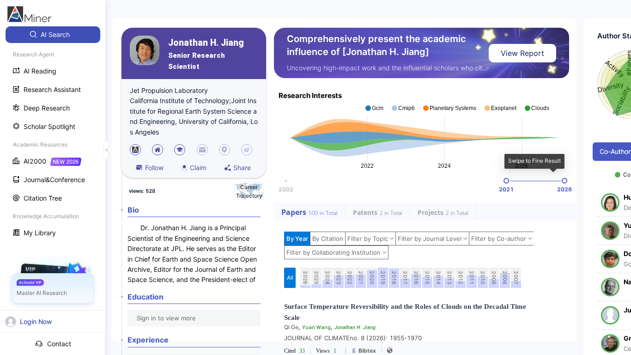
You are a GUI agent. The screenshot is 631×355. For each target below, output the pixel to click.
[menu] (53, 134)
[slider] (506, 181)
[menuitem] (53, 34)
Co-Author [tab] (615, 151)
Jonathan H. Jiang (206, 42)
